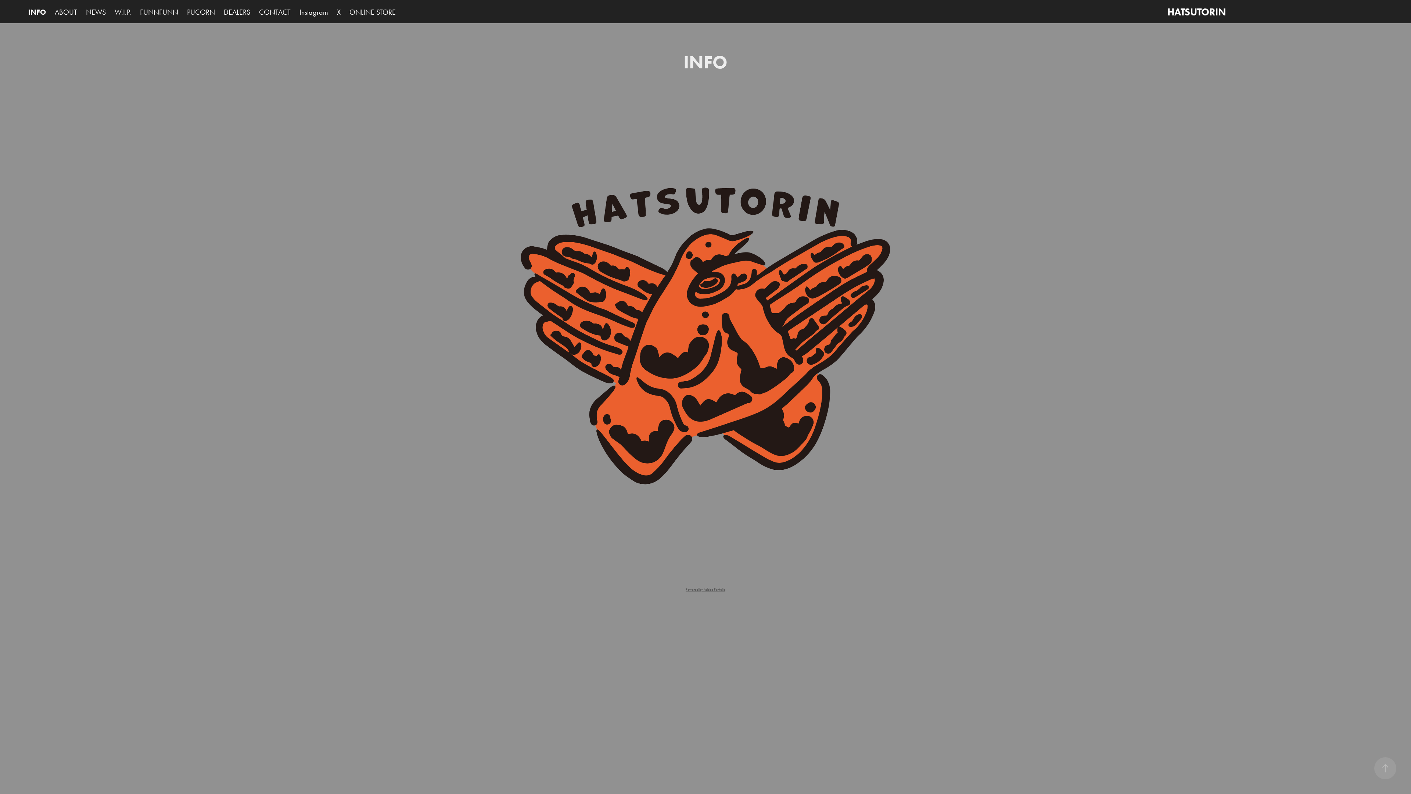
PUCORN (201, 12)
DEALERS (237, 12)
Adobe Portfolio (714, 589)
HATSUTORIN (1196, 12)
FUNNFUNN (159, 12)
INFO (37, 12)
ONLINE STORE (372, 12)
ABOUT (66, 12)
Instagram (313, 12)
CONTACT (275, 12)
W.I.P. (123, 12)
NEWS (96, 12)
